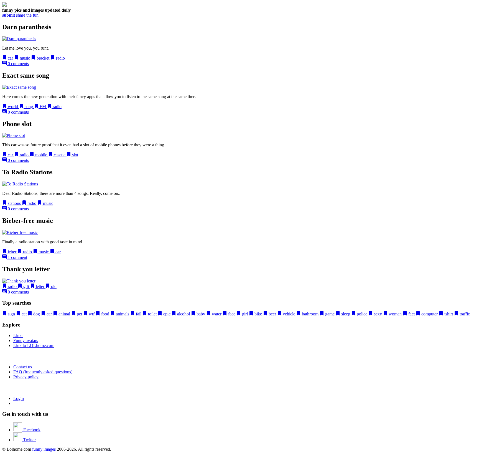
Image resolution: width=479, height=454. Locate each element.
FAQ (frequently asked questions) (42, 371)
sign (11, 314)
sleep (345, 314)
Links (18, 335)
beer (272, 314)
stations (14, 203)
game (330, 314)
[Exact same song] (19, 87)
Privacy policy (26, 376)
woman (395, 314)
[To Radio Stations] (20, 184)
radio (60, 58)
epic (167, 314)
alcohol (183, 314)
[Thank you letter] (18, 281)
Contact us (22, 366)
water (217, 314)
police (362, 314)
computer (429, 314)
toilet (152, 314)
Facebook (31, 429)
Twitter (29, 439)
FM (43, 106)
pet (79, 314)
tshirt (448, 314)
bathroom (310, 314)
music (25, 58)
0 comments (18, 63)
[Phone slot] (13, 135)
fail (138, 314)
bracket (42, 58)
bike (258, 314)
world (13, 106)
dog (36, 314)
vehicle (289, 314)
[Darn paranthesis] (19, 38)
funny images (44, 449)
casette (60, 154)
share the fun (20, 15)
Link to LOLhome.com (33, 345)
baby (200, 314)
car (10, 58)
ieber (12, 251)
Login (18, 398)
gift (26, 286)
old (53, 286)
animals (122, 314)
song (29, 106)
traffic (464, 314)
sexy (378, 314)
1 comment (17, 257)
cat (24, 314)
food (105, 314)
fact (411, 314)
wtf (92, 314)
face (231, 314)
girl (245, 314)
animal (64, 314)
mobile (41, 154)
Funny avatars (25, 340)
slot (74, 154)
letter (40, 286)
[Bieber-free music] (20, 232)
